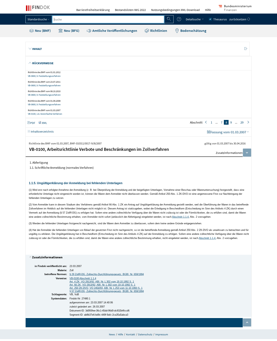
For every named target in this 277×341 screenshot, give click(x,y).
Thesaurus (220, 19)
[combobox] (108, 19)
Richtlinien (158, 30)
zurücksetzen (238, 19)
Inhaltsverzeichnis (42, 131)
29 (241, 122)
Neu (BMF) (42, 30)
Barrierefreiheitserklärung (93, 10)
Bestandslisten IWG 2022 (130, 10)
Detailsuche (193, 19)
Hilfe (208, 10)
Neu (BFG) (71, 30)
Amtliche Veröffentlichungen (114, 30)
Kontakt (130, 334)
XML (44, 123)
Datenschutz (145, 334)
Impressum (161, 334)
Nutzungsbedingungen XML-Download (175, 10)
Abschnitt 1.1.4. (180, 216)
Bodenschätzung (193, 30)
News (112, 334)
